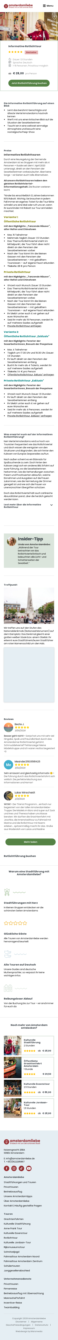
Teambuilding (11, 1307)
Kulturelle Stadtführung (17, 1223)
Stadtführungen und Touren (20, 1182)
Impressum (29, 1328)
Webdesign (21, 1331)
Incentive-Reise (13, 1302)
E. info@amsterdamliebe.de (19, 1158)
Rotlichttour (10, 1237)
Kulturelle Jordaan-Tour (17, 1242)
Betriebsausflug (13, 1191)
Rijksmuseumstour (14, 1247)
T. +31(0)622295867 (14, 1161)
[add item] (51, 505)
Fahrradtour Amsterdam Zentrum (23, 1261)
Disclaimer (21, 1321)
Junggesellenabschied (17, 1270)
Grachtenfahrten (14, 1219)
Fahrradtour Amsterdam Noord (21, 1256)
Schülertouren (12, 1265)
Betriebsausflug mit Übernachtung (24, 1293)
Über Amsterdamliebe (16, 1201)
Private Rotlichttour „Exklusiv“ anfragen (29, 415)
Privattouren (11, 1186)
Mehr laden (30, 842)
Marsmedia (36, 1331)
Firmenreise (10, 1288)
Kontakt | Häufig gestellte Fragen (23, 1205)
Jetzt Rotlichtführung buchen (29, 83)
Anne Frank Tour (13, 1228)
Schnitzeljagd (11, 1251)
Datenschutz (41, 1324)
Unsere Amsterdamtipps (18, 1196)
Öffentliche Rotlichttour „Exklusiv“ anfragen (30, 374)
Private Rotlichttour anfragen (24, 326)
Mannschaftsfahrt (14, 1298)
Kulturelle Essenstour (15, 1233)
